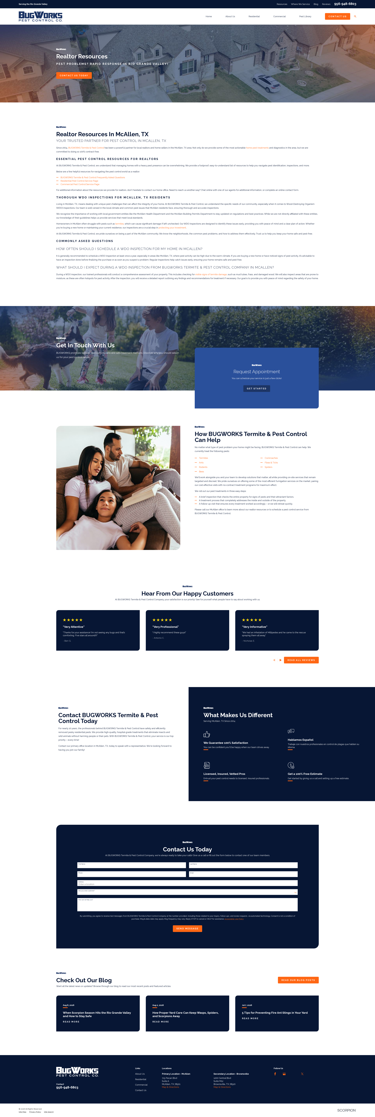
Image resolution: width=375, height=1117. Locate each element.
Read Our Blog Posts (298, 980)
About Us (140, 1074)
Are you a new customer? (86, 891)
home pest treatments (257, 147)
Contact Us (338, 16)
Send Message (187, 928)
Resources (282, 4)
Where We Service (300, 4)
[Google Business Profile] (284, 1073)
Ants (201, 462)
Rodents (203, 467)
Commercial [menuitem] (279, 16)
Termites (203, 458)
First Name (81, 864)
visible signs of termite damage (211, 274)
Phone (80, 873)
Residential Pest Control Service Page (79, 181)
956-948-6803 (345, 4)
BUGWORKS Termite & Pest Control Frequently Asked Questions (93, 177)
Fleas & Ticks (271, 462)
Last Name (193, 864)
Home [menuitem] (209, 16)
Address (81, 882)
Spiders (268, 467)
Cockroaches (271, 458)
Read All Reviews (301, 660)
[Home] (40, 16)
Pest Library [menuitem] (305, 16)
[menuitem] (22, 1112)
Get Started (257, 388)
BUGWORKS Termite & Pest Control (86, 147)
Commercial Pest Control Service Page (80, 184)
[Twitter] (302, 1073)
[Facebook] (275, 1073)
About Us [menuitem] (230, 16)
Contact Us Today (74, 75)
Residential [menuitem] (254, 16)
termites (119, 223)
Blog (316, 4)
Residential (140, 1079)
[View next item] (280, 660)
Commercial (141, 1085)
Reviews (326, 4)
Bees (201, 471)
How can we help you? (85, 900)
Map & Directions (170, 1087)
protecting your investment (172, 227)
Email (192, 873)
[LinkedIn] (293, 1073)
